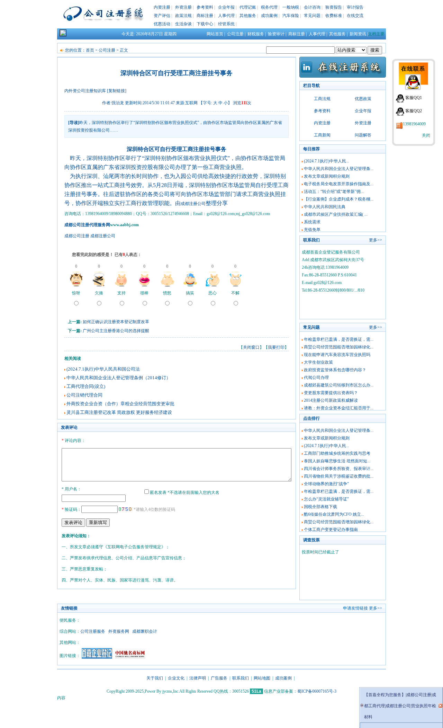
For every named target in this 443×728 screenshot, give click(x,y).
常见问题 (312, 15)
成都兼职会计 (144, 631)
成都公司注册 (76, 235)
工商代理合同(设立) (85, 386)
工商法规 (322, 98)
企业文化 (176, 678)
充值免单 (312, 229)
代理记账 (247, 7)
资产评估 (162, 15)
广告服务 (219, 678)
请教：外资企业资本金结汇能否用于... (338, 408)
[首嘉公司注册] (97, 657)
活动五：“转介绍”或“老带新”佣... (334, 191)
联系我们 (240, 678)
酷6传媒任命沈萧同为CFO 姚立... (334, 514)
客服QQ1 (413, 97)
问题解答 (363, 135)
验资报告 (333, 7)
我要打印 (276, 347)
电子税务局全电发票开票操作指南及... (338, 183)
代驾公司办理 (316, 377)
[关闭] (440, 705)
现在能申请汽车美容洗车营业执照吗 (337, 354)
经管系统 (226, 23)
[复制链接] (116, 90)
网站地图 (262, 678)
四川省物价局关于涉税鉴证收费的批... (338, 476)
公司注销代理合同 (84, 395)
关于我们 (154, 678)
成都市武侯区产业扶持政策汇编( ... (336, 214)
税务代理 (269, 7)
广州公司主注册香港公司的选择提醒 (116, 330)
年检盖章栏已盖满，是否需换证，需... (338, 339)
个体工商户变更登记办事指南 (331, 529)
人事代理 (226, 15)
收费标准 (333, 15)
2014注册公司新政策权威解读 (331, 400)
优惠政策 (363, 98)
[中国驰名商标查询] (130, 657)
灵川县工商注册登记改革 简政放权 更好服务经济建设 (119, 412)
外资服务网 (118, 631)
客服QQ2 (413, 110)
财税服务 (255, 34)
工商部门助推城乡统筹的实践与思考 (337, 453)
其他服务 (247, 15)
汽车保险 (290, 15)
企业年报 (226, 7)
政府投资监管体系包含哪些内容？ (335, 369)
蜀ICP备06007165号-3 (316, 691)
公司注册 (235, 34)
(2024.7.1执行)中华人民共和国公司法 (103, 369)
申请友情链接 (355, 608)
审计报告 (355, 7)
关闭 (426, 135)
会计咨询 (312, 7)
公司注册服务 (92, 631)
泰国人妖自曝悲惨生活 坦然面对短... (337, 461)
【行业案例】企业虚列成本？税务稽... (338, 199)
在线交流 (355, 15)
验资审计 (276, 34)
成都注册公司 (193, 203)
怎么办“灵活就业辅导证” (326, 499)
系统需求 (312, 222)
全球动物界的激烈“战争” (326, 483)
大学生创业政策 (318, 362)
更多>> (375, 240)
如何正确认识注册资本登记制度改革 (116, 321)
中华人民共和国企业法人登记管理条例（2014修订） (118, 377)
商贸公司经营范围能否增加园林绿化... (338, 347)
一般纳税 (290, 7)
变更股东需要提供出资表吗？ (331, 392)
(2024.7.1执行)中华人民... (326, 161)
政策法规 (183, 15)
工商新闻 (322, 135)
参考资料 (205, 7)
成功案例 (269, 15)
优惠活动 (162, 23)
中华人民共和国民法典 (324, 206)
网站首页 (215, 34)
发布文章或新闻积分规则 (327, 176)
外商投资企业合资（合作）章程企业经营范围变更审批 (120, 403)
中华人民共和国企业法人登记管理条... (338, 168)
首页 (90, 50)
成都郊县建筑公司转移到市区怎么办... (338, 385)
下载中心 (205, 23)
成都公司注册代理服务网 (87, 224)
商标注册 (205, 15)
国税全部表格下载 (320, 506)
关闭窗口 (251, 347)
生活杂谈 (183, 23)
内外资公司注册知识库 (85, 90)
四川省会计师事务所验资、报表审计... (338, 468)
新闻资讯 (358, 34)
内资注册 (162, 7)
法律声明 (197, 678)
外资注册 (183, 7)
